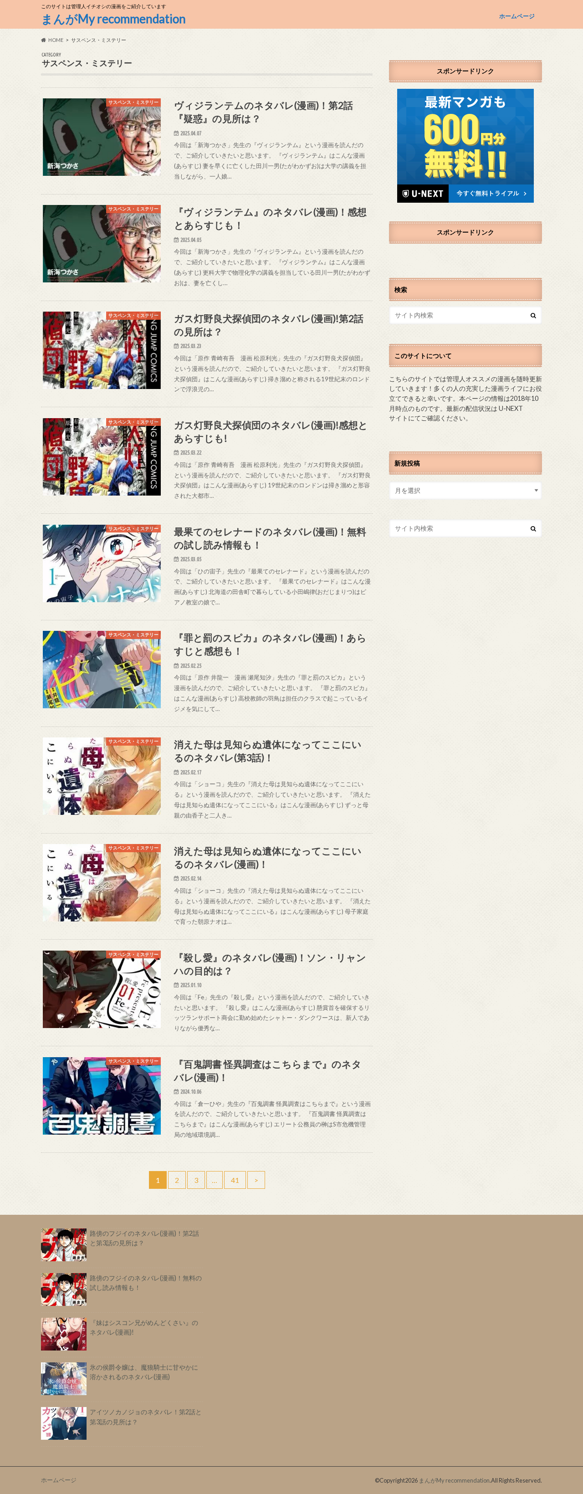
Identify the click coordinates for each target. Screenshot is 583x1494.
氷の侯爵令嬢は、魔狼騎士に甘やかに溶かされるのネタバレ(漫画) (144, 1372)
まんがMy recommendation (113, 18)
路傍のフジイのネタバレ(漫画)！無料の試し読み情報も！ (146, 1283)
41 (235, 1180)
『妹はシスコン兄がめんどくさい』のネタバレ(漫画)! (144, 1327)
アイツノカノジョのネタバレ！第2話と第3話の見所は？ (146, 1417)
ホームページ (517, 16)
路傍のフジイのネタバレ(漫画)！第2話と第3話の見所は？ (144, 1238)
